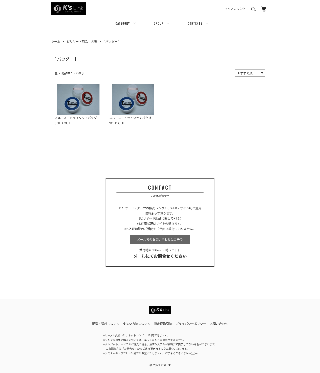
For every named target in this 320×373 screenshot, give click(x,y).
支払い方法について (136, 323)
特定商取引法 (163, 323)
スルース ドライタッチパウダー (77, 118)
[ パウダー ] (111, 41)
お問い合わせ (219, 323)
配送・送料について (106, 323)
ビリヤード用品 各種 (82, 41)
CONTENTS (194, 23)
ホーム (55, 41)
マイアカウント (235, 8)
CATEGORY (122, 23)
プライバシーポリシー (191, 323)
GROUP (158, 23)
